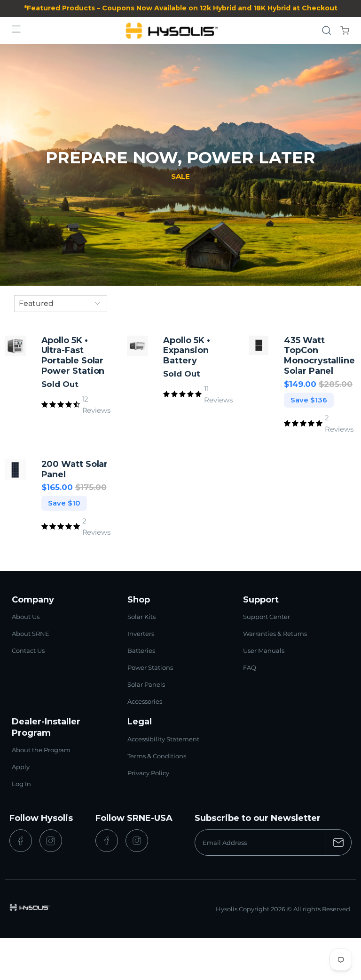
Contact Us (28, 650)
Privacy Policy (148, 773)
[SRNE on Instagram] (137, 840)
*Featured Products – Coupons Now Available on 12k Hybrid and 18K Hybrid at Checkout (180, 8)
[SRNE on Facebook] (106, 840)
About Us (25, 616)
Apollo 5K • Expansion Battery (186, 351)
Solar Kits (141, 616)
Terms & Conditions (156, 756)
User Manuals (263, 650)
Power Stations (150, 667)
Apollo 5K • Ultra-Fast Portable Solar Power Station (73, 356)
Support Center (266, 616)
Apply (21, 767)
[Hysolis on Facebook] (20, 840)
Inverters (140, 633)
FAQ (249, 667)
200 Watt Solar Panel (74, 469)
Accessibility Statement (163, 739)
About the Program (41, 750)
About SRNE (30, 633)
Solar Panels (146, 684)
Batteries (141, 650)
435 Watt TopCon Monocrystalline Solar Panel (319, 356)
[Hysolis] (171, 31)
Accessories (144, 701)
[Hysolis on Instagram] (50, 840)
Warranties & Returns (275, 633)
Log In (21, 783)
